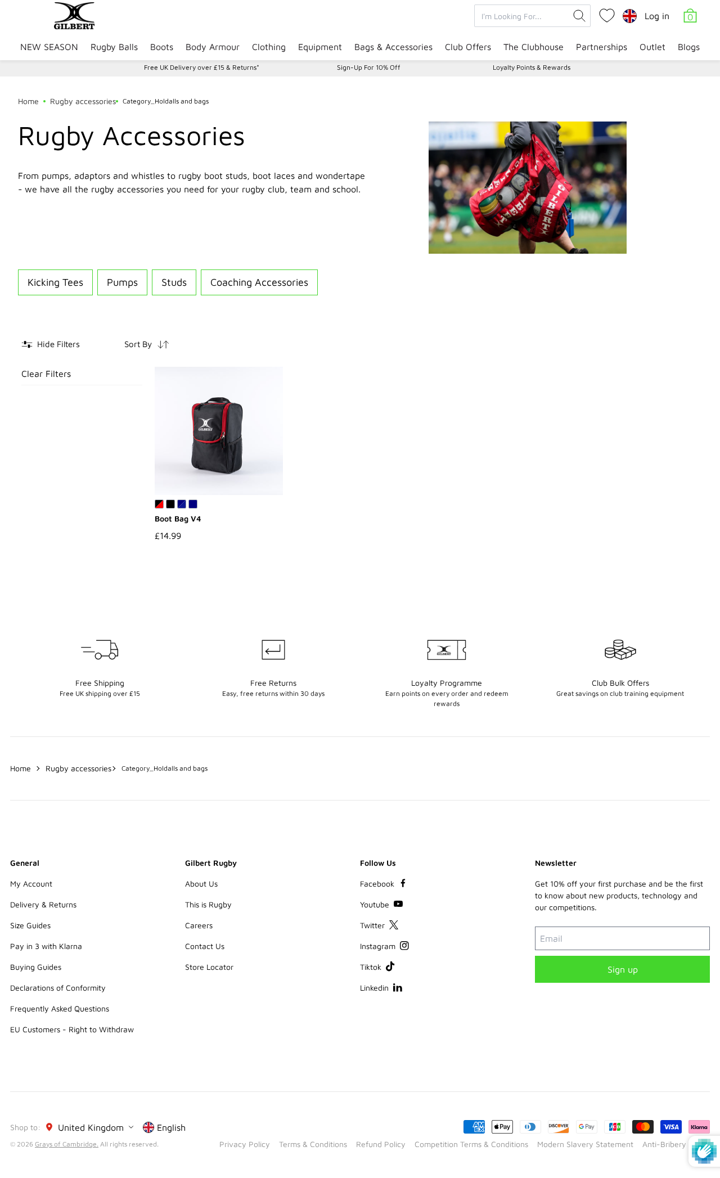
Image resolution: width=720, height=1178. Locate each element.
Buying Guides (35, 967)
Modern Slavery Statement (585, 1144)
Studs (174, 282)
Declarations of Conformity (58, 987)
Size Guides (30, 925)
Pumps (122, 282)
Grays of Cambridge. (66, 1144)
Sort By (138, 344)
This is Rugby (208, 904)
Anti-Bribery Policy (676, 1144)
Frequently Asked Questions (59, 1008)
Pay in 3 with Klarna (46, 946)
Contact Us (204, 946)
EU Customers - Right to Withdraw (72, 1029)
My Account (31, 883)
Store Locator (209, 967)
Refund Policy (381, 1144)
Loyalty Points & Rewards (531, 67)
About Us (201, 883)
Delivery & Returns (43, 904)
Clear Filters (46, 373)
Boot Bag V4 (178, 518)
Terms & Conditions (313, 1144)
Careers (199, 925)
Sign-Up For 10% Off (368, 67)
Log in (657, 16)
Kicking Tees (55, 282)
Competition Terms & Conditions (471, 1144)
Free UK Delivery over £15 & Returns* (201, 67)
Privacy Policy (244, 1144)
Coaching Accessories (259, 282)
